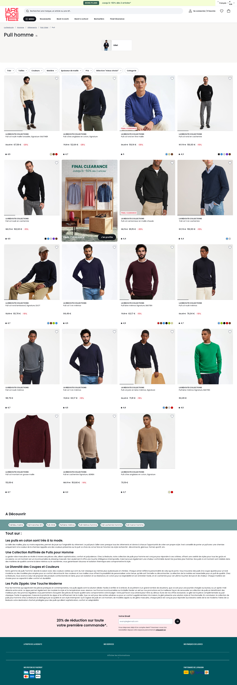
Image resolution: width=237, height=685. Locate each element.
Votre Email (124, 616)
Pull (53, 27)
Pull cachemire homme (111, 525)
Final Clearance (117, 19)
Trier (9, 70)
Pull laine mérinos (67, 525)
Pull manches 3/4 (35, 525)
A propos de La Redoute (33, 644)
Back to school (81, 19)
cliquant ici (161, 630)
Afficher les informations (118, 655)
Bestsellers (99, 19)
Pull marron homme (135, 525)
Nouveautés (45, 19)
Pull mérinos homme (88, 525)
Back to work (63, 19)
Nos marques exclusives (193, 644)
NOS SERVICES (109, 644)
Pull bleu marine (16, 525)
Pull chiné (51, 525)
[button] (229, 11)
